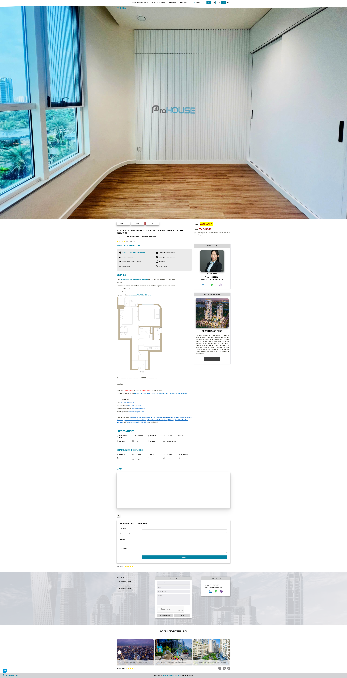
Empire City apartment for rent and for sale (173, 662)
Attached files (165, 615)
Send (184, 557)
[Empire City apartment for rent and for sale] (173, 652)
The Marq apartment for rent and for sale (135, 662)
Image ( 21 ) (123, 223)
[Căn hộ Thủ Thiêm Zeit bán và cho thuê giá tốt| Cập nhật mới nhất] (121, 8)
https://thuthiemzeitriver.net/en (171, 675)
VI (219, 2)
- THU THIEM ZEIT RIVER (124, 581)
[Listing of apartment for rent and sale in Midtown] (212, 652)
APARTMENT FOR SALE (139, 2)
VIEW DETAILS (212, 359)
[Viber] (221, 591)
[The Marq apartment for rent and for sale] (135, 652)
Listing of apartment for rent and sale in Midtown (212, 662)
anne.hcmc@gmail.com (215, 587)
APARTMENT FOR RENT (157, 2)
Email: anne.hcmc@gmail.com (212, 279)
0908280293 (214, 585)
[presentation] (119, 652)
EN (224, 2)
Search (198, 2)
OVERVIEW (172, 2)
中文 (228, 2)
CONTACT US (182, 2)
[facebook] (210, 591)
